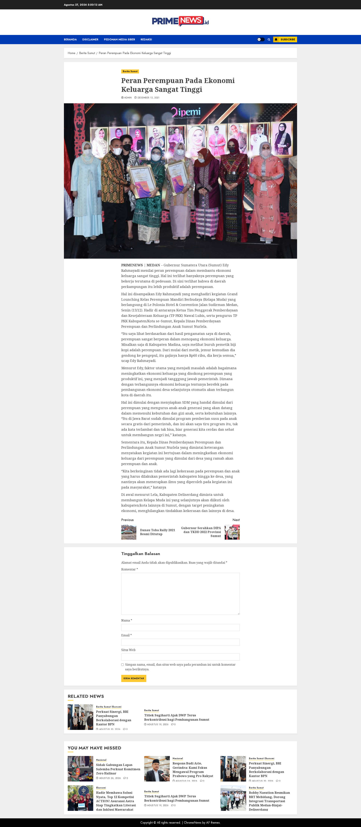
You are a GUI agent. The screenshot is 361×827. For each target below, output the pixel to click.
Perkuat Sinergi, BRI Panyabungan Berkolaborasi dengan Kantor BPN (113, 718)
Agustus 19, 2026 (157, 724)
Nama (126, 620)
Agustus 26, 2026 (110, 778)
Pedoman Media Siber (119, 39)
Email (126, 635)
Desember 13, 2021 (149, 97)
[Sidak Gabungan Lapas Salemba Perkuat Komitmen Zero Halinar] (80, 769)
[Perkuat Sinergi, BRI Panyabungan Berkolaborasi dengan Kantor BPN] (80, 717)
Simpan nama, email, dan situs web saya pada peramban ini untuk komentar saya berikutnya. (180, 666)
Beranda (70, 39)
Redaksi (146, 39)
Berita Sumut (130, 71)
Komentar (129, 569)
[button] (269, 39)
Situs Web (128, 650)
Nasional (101, 760)
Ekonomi (116, 706)
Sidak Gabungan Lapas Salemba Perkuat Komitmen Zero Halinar (118, 769)
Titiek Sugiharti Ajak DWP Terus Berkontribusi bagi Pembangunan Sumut (176, 717)
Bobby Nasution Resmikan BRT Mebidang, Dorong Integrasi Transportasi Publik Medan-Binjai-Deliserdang (269, 801)
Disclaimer (90, 39)
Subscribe (288, 39)
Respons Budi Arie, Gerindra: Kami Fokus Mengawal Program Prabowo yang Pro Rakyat (193, 769)
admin (128, 97)
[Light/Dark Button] (261, 39)
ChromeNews (192, 822)
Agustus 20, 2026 (110, 729)
